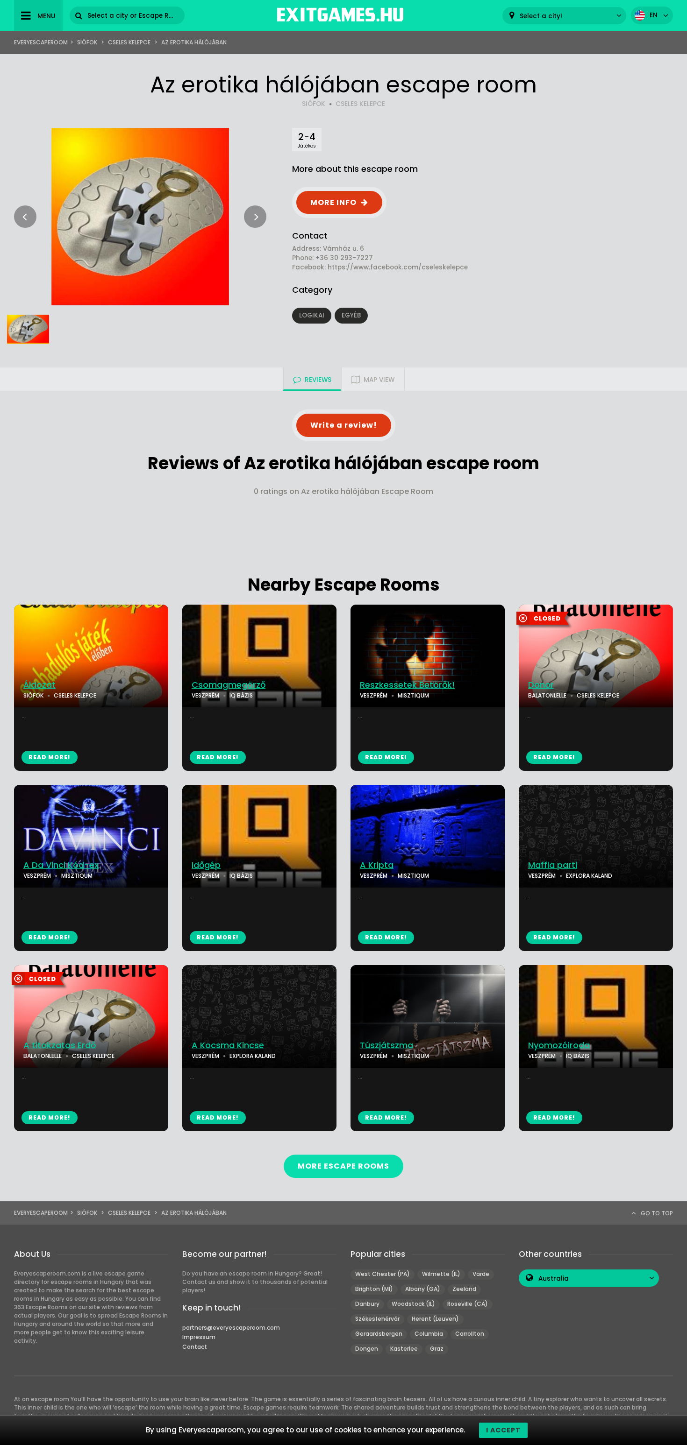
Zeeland (464, 1289)
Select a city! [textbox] (541, 16)
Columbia (429, 1334)
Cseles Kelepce (129, 42)
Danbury (367, 1304)
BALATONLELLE (547, 695)
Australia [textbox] (553, 1278)
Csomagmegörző (228, 685)
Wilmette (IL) (441, 1274)
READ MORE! (50, 757)
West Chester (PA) (382, 1274)
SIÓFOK (313, 103)
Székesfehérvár (377, 1319)
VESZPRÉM (205, 695)
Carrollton (469, 1334)
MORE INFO (333, 202)
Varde (480, 1274)
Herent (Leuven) (435, 1319)
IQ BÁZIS (241, 695)
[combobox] (564, 15)
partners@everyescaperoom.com (231, 1328)
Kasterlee (404, 1349)
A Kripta (377, 865)
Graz (437, 1349)
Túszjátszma (386, 1045)
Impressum (198, 1337)
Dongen (366, 1349)
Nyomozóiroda (559, 1045)
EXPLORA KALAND (589, 876)
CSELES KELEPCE (360, 103)
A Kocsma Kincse (228, 1045)
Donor (541, 685)
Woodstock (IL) (413, 1304)
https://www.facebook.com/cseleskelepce (398, 267)
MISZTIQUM (413, 695)
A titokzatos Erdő (59, 1045)
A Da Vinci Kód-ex (61, 865)
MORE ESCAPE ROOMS (343, 1166)
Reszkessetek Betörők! (407, 685)
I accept (503, 1430)
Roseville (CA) (467, 1304)
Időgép (206, 865)
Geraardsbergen (378, 1334)
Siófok (87, 42)
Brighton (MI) (374, 1289)
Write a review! (343, 425)
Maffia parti (552, 865)
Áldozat (39, 685)
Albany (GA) (422, 1289)
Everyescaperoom (41, 42)
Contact (194, 1347)
